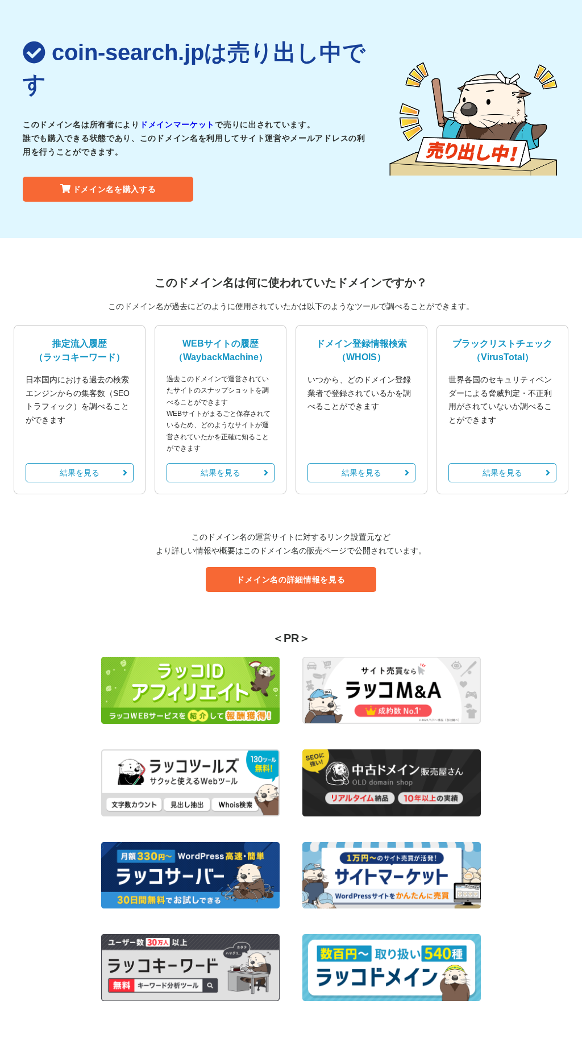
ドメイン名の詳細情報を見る (290, 579)
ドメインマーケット (177, 124)
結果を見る (79, 472)
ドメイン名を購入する (114, 189)
